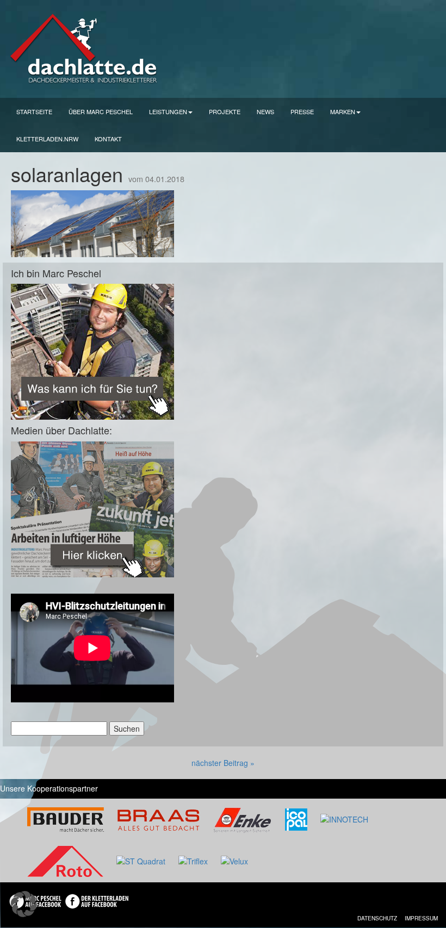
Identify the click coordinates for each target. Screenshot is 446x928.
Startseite (34, 111)
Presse (302, 111)
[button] (24, 904)
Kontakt (108, 138)
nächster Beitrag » (223, 762)
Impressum (421, 918)
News (265, 111)
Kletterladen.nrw (47, 138)
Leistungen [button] (168, 111)
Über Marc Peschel (101, 111)
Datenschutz (377, 918)
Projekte (224, 111)
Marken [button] (342, 111)
